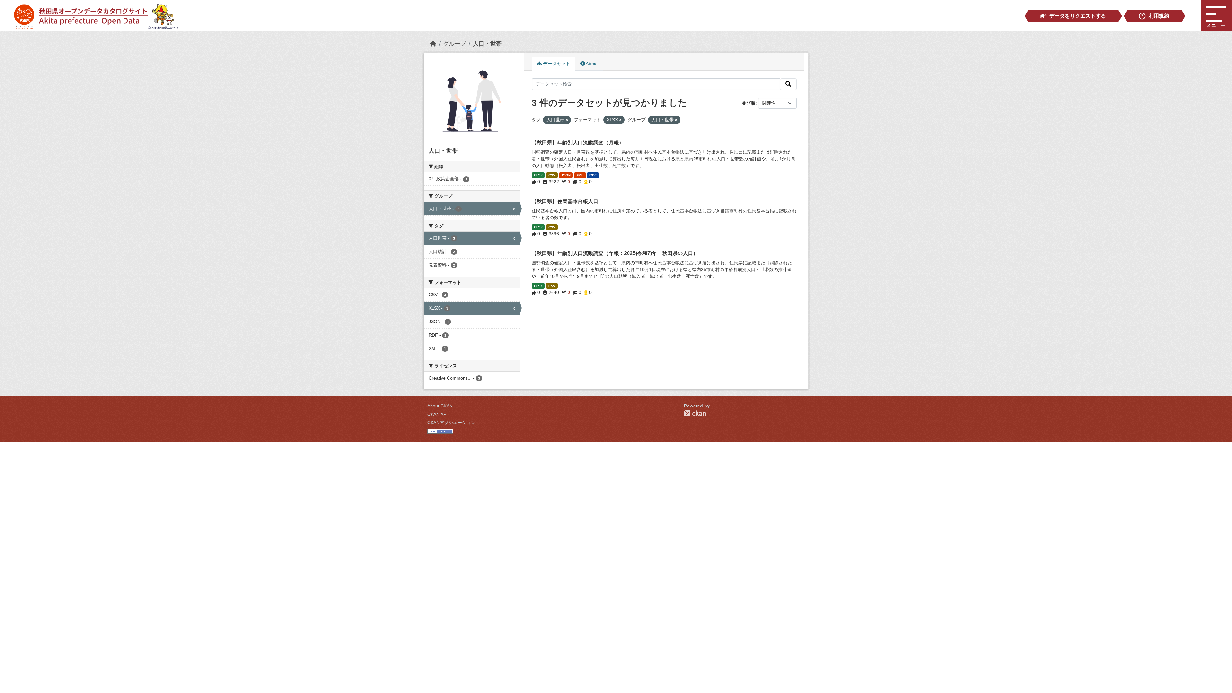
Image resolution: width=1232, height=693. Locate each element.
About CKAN (440, 405)
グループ (454, 43)
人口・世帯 (487, 43)
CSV (551, 175)
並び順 (748, 103)
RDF (593, 175)
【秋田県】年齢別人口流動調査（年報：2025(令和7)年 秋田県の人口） (615, 253)
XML (580, 175)
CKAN (695, 413)
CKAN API (437, 414)
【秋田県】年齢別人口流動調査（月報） (578, 142)
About (591, 63)
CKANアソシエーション (451, 422)
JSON (566, 175)
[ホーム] (433, 43)
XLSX (538, 175)
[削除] (567, 120)
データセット (556, 63)
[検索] (788, 84)
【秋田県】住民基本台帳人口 (565, 201)
